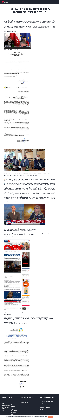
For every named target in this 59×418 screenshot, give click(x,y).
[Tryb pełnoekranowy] (30, 47)
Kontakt (12, 414)
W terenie (4, 412)
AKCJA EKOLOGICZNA (14, 410)
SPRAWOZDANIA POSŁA (6, 405)
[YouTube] (44, 409)
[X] (42, 409)
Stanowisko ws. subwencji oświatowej (11, 49)
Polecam (13, 402)
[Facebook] (40, 409)
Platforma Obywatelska (13, 407)
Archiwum (4, 401)
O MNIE (3, 403)
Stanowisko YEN (7, 326)
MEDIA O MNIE (13, 412)
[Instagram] (46, 409)
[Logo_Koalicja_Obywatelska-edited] (5, 2)
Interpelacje (4, 414)
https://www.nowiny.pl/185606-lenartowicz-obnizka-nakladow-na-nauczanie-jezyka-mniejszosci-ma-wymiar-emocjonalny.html (29, 236)
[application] (17, 41)
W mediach (4, 399)
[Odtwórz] (4, 47)
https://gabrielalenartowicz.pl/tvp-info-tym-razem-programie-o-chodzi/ (18, 230)
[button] (15, 2)
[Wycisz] (28, 47)
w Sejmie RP (4, 410)
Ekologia (13, 404)
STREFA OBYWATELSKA (14, 400)
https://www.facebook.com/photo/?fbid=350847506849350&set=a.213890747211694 (20, 175)
